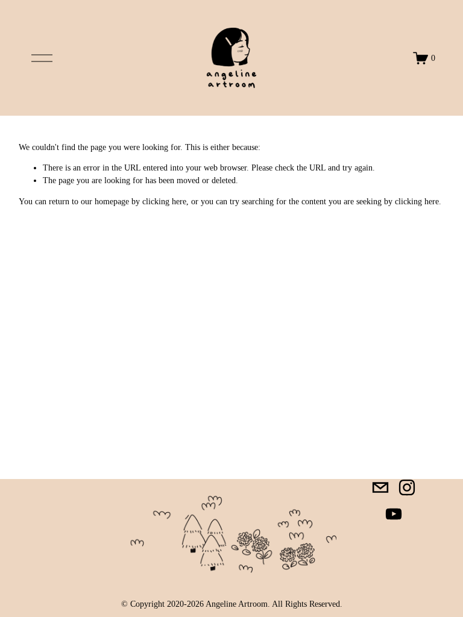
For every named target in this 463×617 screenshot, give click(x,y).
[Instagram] (406, 487)
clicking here (164, 201)
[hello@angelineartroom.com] (380, 487)
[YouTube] (393, 514)
